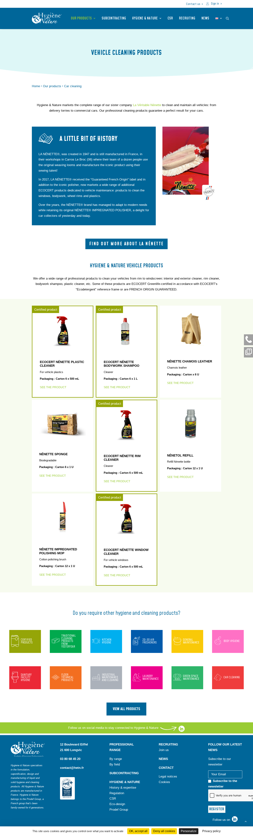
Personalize (189, 831)
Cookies (164, 782)
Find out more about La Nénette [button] (126, 244)
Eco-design (117, 804)
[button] (229, 18)
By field (114, 764)
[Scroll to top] (245, 821)
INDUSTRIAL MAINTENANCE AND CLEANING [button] (110, 677)
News (205, 18)
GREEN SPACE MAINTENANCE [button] (191, 677)
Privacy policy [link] (211, 831)
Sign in (215, 4)
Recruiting (187, 18)
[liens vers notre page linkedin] (182, 731)
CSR (170, 18)
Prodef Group (118, 809)
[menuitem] (194, 4)
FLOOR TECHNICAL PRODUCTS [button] (67, 677)
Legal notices (168, 776)
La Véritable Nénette (147, 105)
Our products (81, 18)
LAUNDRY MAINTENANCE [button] (150, 677)
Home (36, 86)
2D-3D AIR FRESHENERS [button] (149, 641)
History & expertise (122, 787)
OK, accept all (138, 831)
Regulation (116, 793)
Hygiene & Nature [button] (145, 18)
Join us (164, 750)
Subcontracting (114, 18)
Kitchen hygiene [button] (106, 641)
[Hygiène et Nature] (47, 18)
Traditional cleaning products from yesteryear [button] (68, 641)
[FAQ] (248, 352)
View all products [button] (126, 709)
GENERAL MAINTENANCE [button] (191, 641)
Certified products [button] (27, 641)
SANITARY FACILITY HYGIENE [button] (26, 677)
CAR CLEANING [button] (232, 677)
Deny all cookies (164, 831)
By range (115, 759)
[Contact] (248, 339)
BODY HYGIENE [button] (231, 641)
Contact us (193, 4)
